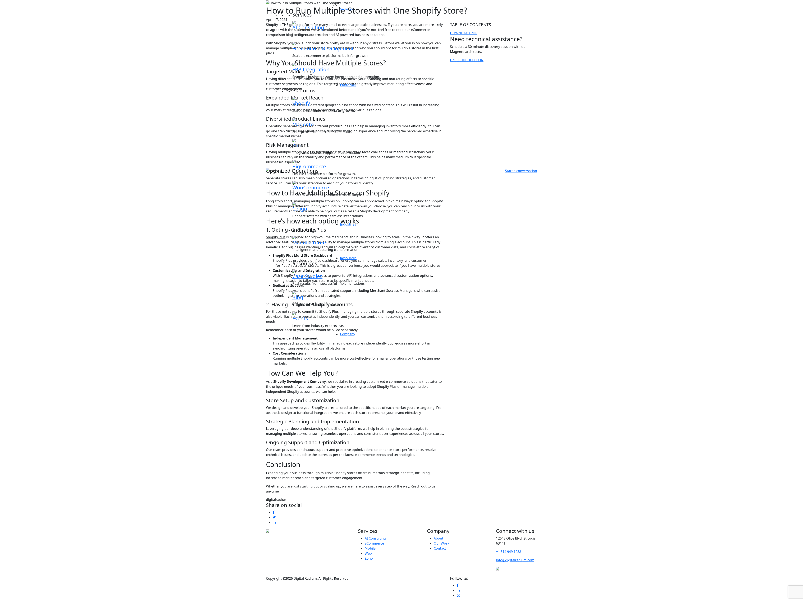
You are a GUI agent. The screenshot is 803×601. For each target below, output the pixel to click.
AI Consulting (375, 538)
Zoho (369, 558)
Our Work (441, 543)
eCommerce (374, 543)
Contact (440, 548)
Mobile (370, 548)
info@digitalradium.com (515, 560)
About (438, 538)
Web (368, 553)
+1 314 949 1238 (508, 551)
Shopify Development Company (299, 381)
